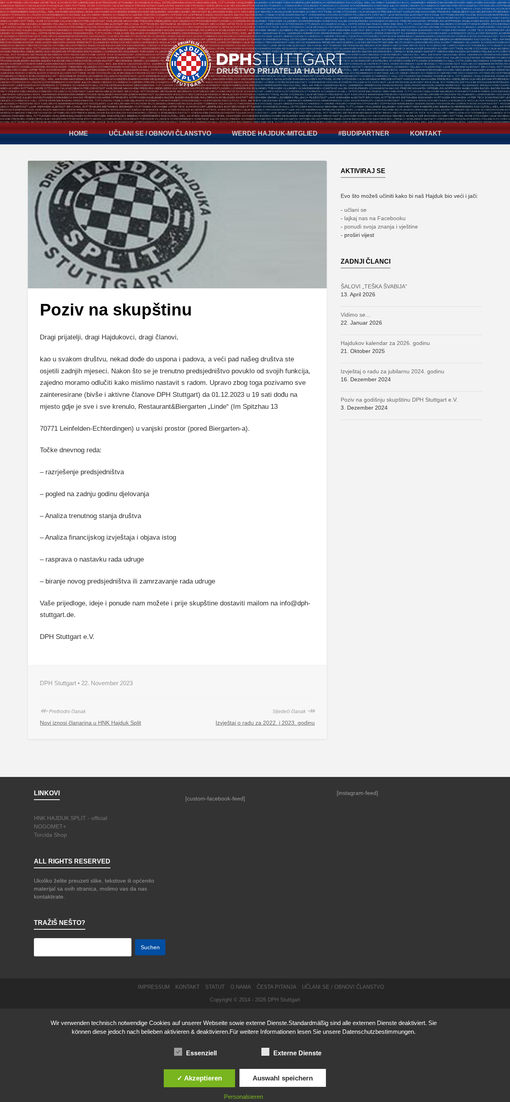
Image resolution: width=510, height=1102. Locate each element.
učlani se (355, 210)
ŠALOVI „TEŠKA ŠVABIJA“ (374, 286)
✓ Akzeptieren (199, 1078)
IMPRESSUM (154, 987)
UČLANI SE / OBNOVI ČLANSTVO (160, 133)
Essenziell (201, 1053)
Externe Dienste (297, 1053)
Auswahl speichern (283, 1078)
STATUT (215, 987)
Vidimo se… (356, 314)
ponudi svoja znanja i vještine (381, 226)
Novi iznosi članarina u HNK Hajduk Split (90, 723)
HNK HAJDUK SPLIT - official (70, 818)
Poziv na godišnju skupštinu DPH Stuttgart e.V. (399, 399)
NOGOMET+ (50, 826)
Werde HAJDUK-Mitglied (275, 133)
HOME (78, 133)
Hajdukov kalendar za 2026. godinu (385, 343)
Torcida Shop (50, 835)
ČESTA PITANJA (276, 987)
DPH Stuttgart (284, 1000)
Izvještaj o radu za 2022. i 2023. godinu (265, 723)
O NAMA (240, 987)
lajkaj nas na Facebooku (375, 218)
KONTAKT (425, 133)
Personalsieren (243, 1096)
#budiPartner (363, 133)
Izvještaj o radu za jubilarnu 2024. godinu (392, 371)
